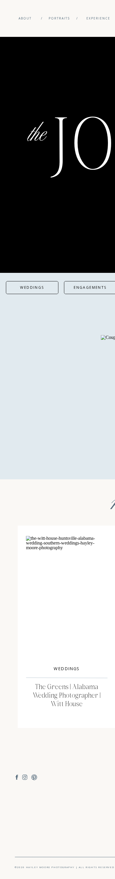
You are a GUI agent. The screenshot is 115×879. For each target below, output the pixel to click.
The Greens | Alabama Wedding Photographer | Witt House (67, 695)
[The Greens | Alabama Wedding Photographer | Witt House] (66, 597)
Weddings (66, 668)
